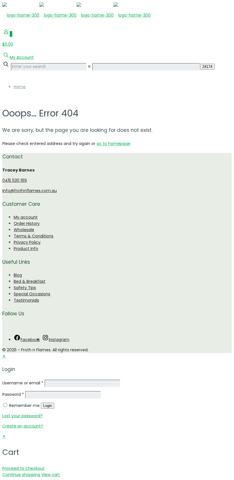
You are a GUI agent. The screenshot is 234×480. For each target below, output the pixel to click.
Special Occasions (32, 294)
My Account (22, 57)
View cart (50, 474)
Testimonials (26, 300)
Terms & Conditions (33, 236)
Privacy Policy (27, 242)
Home (20, 87)
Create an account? (22, 426)
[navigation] (117, 455)
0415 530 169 (14, 180)
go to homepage (113, 143)
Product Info (26, 248)
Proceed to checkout (23, 468)
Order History (27, 223)
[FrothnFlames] (76, 15)
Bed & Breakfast (29, 281)
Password (13, 394)
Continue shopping (21, 474)
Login (47, 406)
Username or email (22, 383)
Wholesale (24, 230)
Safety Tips (25, 288)
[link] (89, 66)
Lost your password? (22, 416)
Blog (18, 275)
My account (26, 217)
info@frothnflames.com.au (29, 190)
